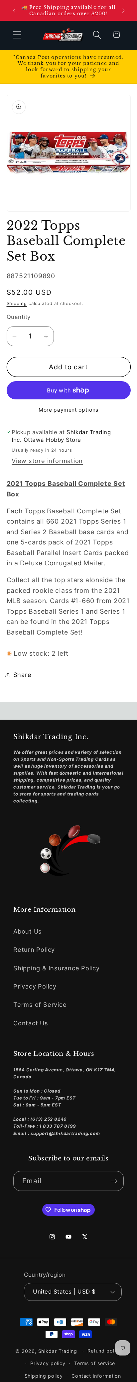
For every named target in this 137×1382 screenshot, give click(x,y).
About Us (27, 931)
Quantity (19, 317)
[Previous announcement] (14, 10)
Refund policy (104, 1351)
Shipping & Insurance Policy (56, 968)
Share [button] (22, 674)
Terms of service (94, 1363)
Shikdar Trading (57, 1351)
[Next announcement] (123, 10)
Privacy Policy (35, 986)
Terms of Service (40, 1004)
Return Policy (34, 949)
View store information (47, 460)
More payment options (68, 410)
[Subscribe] (113, 1181)
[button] (17, 34)
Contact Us (30, 1023)
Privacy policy (48, 1363)
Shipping (17, 303)
